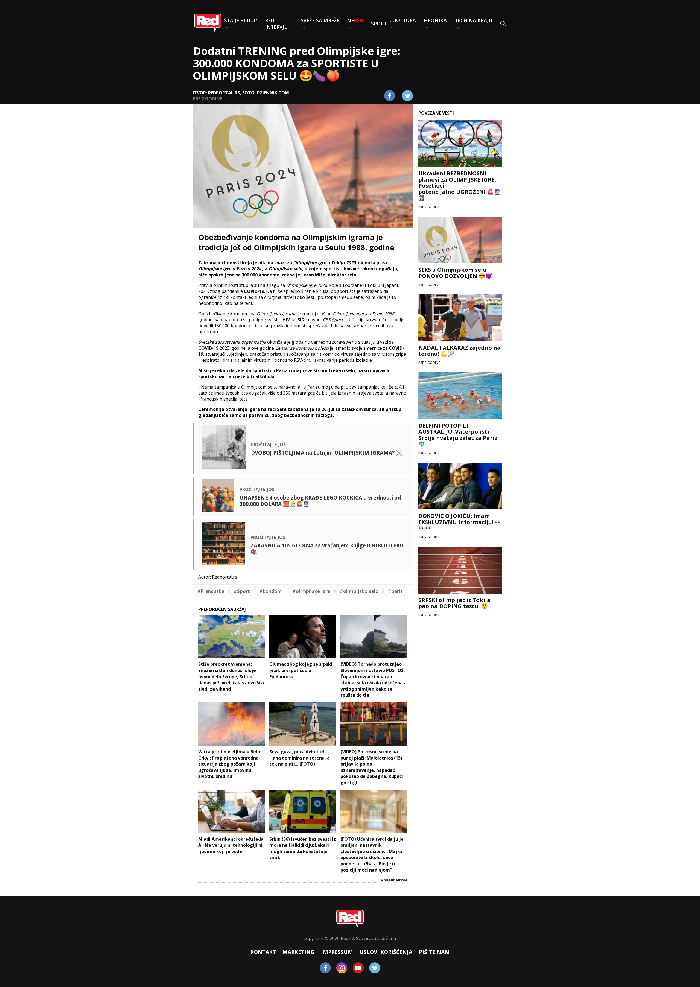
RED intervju (276, 23)
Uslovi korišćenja (386, 952)
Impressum (337, 952)
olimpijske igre (311, 591)
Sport (379, 23)
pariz (395, 591)
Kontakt (263, 952)
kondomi (271, 591)
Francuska (210, 591)
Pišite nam (434, 952)
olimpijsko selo (359, 591)
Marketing (298, 952)
